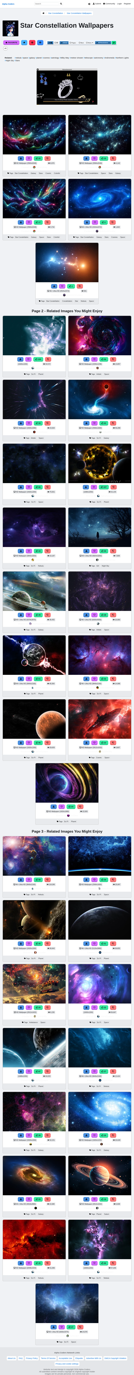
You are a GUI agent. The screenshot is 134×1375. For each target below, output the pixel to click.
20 (39, 158)
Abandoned (107, 888)
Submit (98, 4)
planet (38, 58)
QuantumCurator (107, 231)
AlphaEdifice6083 (41, 1144)
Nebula (83, 301)
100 (39, 359)
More (90, 43)
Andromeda (109, 58)
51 (104, 944)
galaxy (31, 58)
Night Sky (9, 60)
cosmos (46, 58)
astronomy (98, 58)
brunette (41, 952)
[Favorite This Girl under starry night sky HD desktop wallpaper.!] (94, 551)
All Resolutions (103, 43)
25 (39, 1007)
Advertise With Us (93, 1358)
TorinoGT (74, 1336)
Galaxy (33, 173)
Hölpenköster (41, 560)
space (25, 58)
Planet (40, 374)
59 (39, 423)
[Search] (61, 4)
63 (104, 423)
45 (39, 944)
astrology (54, 58)
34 (104, 551)
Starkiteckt (107, 952)
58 (39, 880)
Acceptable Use (65, 1358)
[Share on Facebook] (40, 42)
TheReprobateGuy (41, 623)
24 (72, 807)
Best (82, 43)
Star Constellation (55, 13)
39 (39, 1135)
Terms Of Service (48, 1358)
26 (104, 1135)
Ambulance (33, 1022)
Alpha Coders (8, 4)
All (5, 48)
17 (39, 222)
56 (104, 359)
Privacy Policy (32, 1358)
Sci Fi (33, 374)
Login (119, 4)
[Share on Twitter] (24, 42)
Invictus (74, 815)
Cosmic (48, 173)
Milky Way (64, 58)
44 (39, 551)
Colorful (57, 173)
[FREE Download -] (86, 1007)
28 (104, 615)
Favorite (12, 43)
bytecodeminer (106, 687)
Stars (17, 60)
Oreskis (41, 1208)
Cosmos (114, 237)
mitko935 (106, 432)
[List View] (56, 42)
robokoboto (41, 167)
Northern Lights (122, 58)
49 (39, 615)
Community (110, 4)
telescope (88, 58)
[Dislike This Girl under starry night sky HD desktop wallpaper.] (113, 551)
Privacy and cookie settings (67, 1364)
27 (104, 1071)
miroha (106, 1144)
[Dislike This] (113, 1007)
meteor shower (77, 58)
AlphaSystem (41, 368)
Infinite (65, 43)
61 (39, 679)
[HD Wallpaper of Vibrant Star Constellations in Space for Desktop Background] (34, 154)
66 (39, 487)
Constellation (67, 301)
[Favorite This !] (94, 1007)
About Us (11, 1358)
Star (76, 301)
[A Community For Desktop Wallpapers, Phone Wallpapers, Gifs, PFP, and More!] (43, 13)
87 (39, 1071)
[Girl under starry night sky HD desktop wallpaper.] (99, 546)
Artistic (98, 374)
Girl (97, 566)
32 (104, 679)
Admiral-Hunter (106, 368)
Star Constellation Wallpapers (79, 13)
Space (103, 173)
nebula (18, 58)
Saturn (106, 1214)
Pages (74, 43)
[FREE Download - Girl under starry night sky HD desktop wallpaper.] (86, 551)
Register (127, 4)
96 (39, 743)
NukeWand (41, 432)
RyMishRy (107, 751)
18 (104, 1199)
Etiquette (79, 1358)
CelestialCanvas (107, 560)
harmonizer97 (107, 623)
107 (105, 487)
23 (104, 743)
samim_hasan (41, 687)
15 (104, 158)
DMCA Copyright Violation (115, 1358)
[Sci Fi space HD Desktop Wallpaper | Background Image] (99, 1003)
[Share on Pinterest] (32, 42)
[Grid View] (50, 42)
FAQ (21, 1358)
